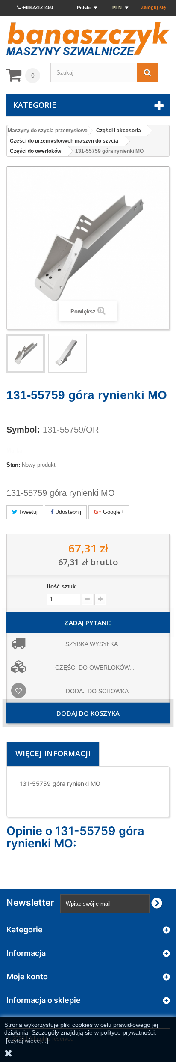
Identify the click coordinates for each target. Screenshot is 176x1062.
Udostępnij (67, 512)
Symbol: (23, 429)
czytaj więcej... (27, 1040)
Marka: (15, 450)
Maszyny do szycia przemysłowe (48, 131)
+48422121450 (37, 7)
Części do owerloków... (95, 667)
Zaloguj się (153, 7)
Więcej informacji (53, 753)
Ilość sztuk (61, 586)
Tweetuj (27, 512)
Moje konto (27, 976)
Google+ (112, 512)
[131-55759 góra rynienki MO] (25, 353)
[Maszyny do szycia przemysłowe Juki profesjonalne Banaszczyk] (88, 38)
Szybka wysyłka (91, 644)
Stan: (13, 465)
